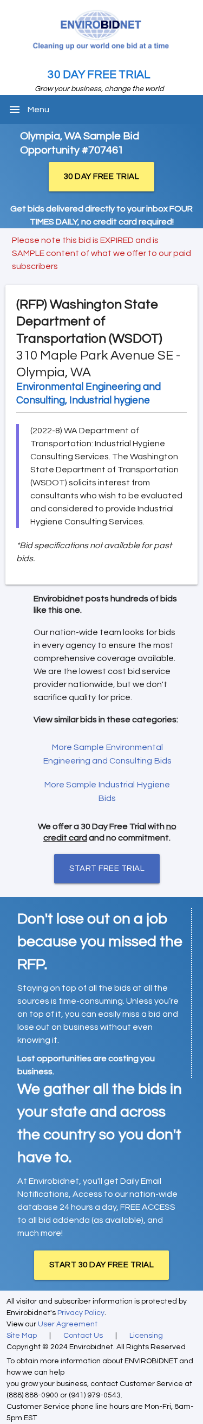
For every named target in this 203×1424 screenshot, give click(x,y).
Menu (38, 109)
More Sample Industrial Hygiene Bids (107, 791)
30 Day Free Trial (99, 74)
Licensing (146, 1335)
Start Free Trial (107, 868)
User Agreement (67, 1324)
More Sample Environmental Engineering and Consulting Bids (107, 754)
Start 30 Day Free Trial (101, 1265)
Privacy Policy (80, 1313)
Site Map (21, 1335)
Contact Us (83, 1335)
